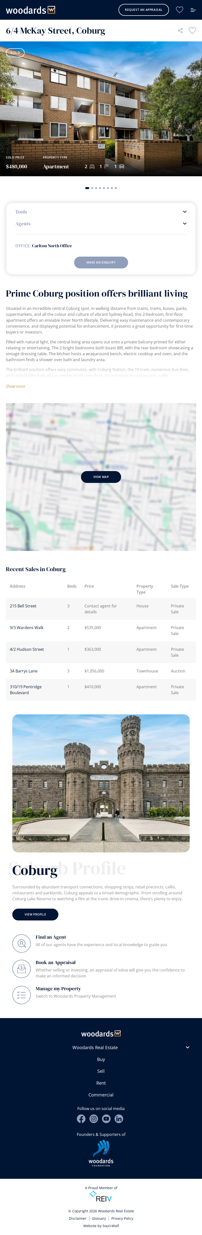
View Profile (35, 914)
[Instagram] (93, 1118)
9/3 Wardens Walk (26, 627)
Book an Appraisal (56, 962)
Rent (101, 1083)
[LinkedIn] (119, 1118)
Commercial (101, 1095)
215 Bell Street (23, 606)
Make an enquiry (101, 262)
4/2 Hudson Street (27, 649)
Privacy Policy (122, 1218)
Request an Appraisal (144, 10)
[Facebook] (81, 1118)
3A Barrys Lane (23, 671)
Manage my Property (58, 988)
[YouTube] (106, 1118)
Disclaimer (77, 1218)
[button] (87, 188)
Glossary (99, 1218)
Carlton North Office (52, 246)
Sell (101, 1071)
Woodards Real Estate (95, 1047)
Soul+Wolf (110, 1225)
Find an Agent (51, 937)
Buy (101, 1059)
